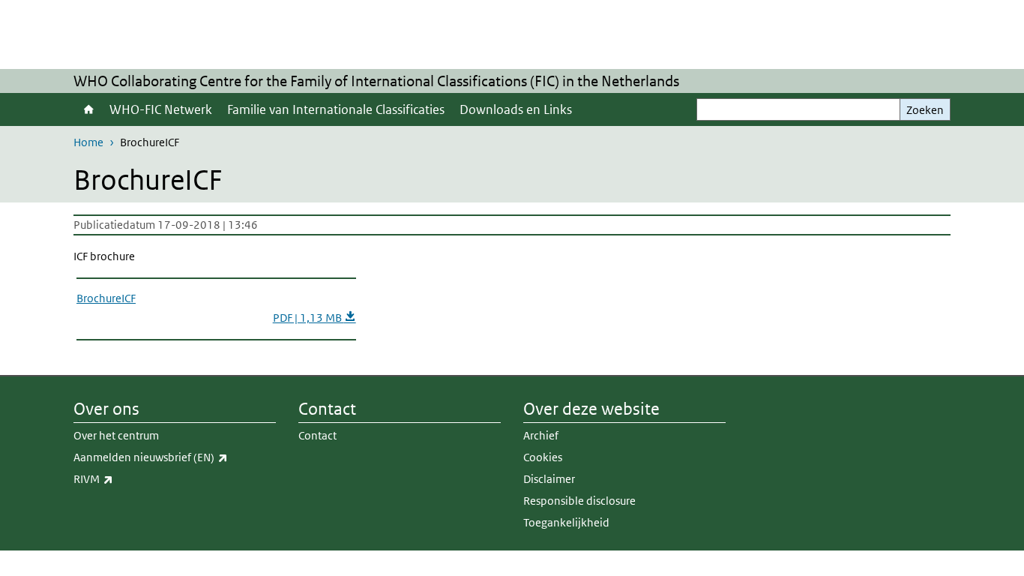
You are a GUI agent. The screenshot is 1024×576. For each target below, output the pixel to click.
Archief (540, 435)
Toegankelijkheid (566, 522)
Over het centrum (116, 435)
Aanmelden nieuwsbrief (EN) (174, 456)
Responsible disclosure (579, 501)
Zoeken (925, 110)
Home (87, 109)
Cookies (542, 457)
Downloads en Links (516, 109)
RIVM (126, 478)
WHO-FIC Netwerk (160, 109)
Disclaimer (549, 479)
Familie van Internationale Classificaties (336, 109)
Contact (317, 435)
